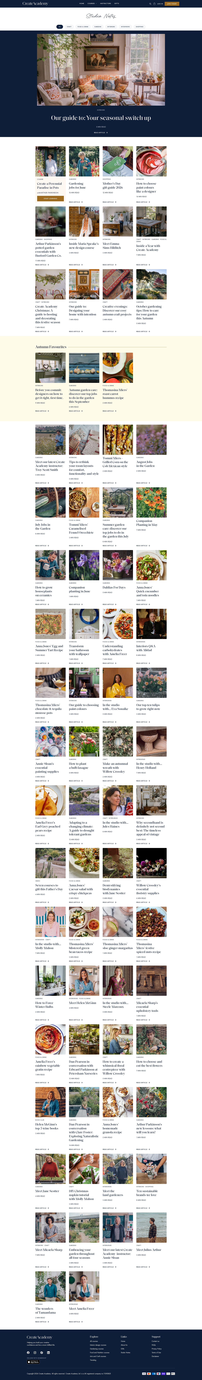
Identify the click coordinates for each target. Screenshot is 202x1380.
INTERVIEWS (125, 27)
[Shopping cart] (154, 4)
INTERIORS (111, 27)
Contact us (155, 1341)
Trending (93, 1360)
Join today (172, 4)
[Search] (150, 4)
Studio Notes (101, 16)
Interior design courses (98, 1345)
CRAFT (69, 27)
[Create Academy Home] (35, 4)
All (60, 27)
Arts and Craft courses (98, 1356)
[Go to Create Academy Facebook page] (28, 1352)
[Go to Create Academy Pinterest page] (41, 1352)
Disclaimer (155, 1356)
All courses (94, 1341)
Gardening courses (97, 1349)
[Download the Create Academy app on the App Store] (33, 1362)
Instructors (105, 3)
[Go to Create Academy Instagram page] (35, 1352)
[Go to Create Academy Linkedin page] (48, 1352)
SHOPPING (140, 27)
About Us (124, 1345)
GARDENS (97, 27)
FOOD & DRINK (83, 27)
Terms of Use (156, 1352)
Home (81, 3)
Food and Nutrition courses (99, 1352)
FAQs (154, 1345)
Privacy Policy (156, 1349)
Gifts (116, 3)
